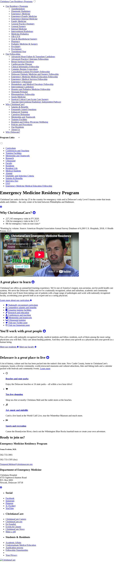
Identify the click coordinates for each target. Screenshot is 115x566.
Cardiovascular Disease (21, 64)
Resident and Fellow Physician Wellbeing (29, 122)
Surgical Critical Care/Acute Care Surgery (30, 99)
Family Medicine (18, 21)
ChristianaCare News (15, 529)
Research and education (18, 312)
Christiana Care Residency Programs (16, 1)
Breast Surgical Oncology (22, 61)
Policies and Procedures (21, 124)
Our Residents (17, 127)
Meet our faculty (26, 347)
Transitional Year (18, 51)
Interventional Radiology (22, 31)
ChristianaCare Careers (16, 519)
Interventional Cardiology (22, 87)
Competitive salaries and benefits (21, 307)
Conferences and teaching (19, 315)
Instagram (10, 501)
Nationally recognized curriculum (23, 305)
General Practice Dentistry (22, 24)
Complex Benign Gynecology (24, 69)
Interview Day (12, 181)
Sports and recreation (16, 426)
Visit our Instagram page (19, 325)
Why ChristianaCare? (15, 104)
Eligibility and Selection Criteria (20, 176)
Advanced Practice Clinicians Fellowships (30, 59)
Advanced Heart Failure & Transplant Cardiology (33, 56)
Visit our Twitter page (17, 322)
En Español (11, 524)
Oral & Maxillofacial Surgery (24, 39)
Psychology (16, 49)
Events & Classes (13, 526)
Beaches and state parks (17, 379)
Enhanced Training (19, 112)
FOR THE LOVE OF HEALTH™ (57, 564)
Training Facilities (19, 119)
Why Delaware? (13, 132)
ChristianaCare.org (14, 521)
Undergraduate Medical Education (21, 545)
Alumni (9, 173)
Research (10, 158)
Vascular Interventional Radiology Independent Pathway (36, 102)
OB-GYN (15, 36)
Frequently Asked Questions (23, 109)
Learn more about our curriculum (15, 300)
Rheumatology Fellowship (23, 94)
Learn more (45, 368)
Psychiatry (15, 46)
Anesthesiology (18, 9)
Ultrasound (10, 161)
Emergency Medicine (20, 14)
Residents (10, 166)
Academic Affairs (13, 542)
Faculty (9, 163)
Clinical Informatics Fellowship (25, 66)
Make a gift (11, 531)
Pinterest (9, 503)
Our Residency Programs (17, 6)
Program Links (7, 137)
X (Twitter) (11, 506)
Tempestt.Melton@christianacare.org (16, 464)
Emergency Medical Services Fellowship (29, 79)
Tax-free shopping (14, 394)
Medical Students (13, 171)
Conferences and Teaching (17, 150)
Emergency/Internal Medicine (24, 19)
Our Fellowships (13, 54)
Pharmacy (15, 41)
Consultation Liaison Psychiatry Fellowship (30, 71)
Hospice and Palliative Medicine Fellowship (30, 89)
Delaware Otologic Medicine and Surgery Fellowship (35, 74)
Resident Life (12, 168)
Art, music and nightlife (17, 410)
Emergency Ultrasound (21, 82)
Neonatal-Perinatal (19, 92)
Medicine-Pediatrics (20, 34)
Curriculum (11, 148)
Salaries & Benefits (19, 107)
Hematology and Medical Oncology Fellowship (32, 84)
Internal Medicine (19, 29)
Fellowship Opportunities (17, 550)
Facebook (10, 498)
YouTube (10, 508)
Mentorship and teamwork (20, 317)
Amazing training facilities (19, 310)
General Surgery (18, 26)
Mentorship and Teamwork (23, 117)
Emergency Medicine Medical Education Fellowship (34, 77)
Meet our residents (8, 347)
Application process (14, 547)
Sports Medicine (18, 97)
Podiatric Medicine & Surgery (24, 44)
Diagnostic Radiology (21, 11)
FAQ (8, 183)
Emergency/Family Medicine (24, 16)
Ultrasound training (17, 320)
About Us (15, 129)
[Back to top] (1, 487)
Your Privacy (11, 555)
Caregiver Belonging (20, 114)
